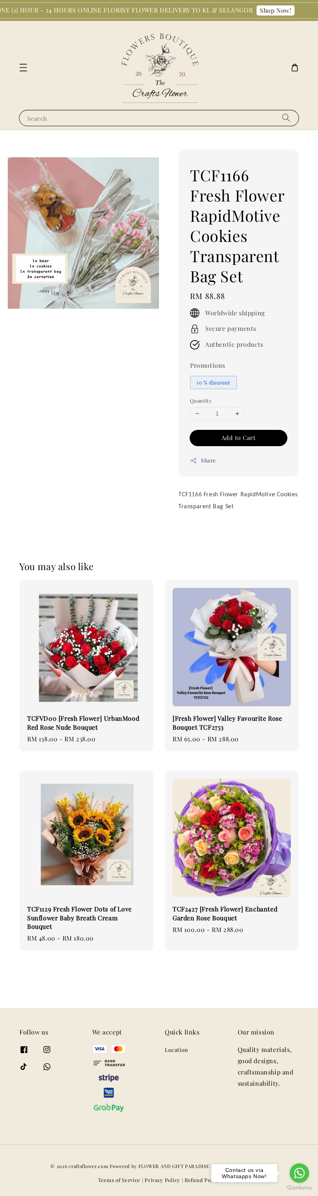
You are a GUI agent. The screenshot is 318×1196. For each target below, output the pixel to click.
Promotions (207, 365)
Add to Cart (238, 438)
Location (176, 1049)
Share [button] (208, 460)
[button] (23, 67)
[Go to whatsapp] (299, 1173)
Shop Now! (269, 10)
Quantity (201, 400)
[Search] (286, 117)
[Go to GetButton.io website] (299, 1188)
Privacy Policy (162, 1180)
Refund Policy (202, 1180)
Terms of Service (119, 1180)
